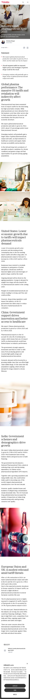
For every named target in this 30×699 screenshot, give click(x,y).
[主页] (5, 2)
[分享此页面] (24, 47)
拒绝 (15, 690)
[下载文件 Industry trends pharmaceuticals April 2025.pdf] (5, 650)
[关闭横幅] (27, 664)
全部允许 (15, 686)
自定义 (15, 694)
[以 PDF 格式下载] (27, 47)
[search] (23, 2)
